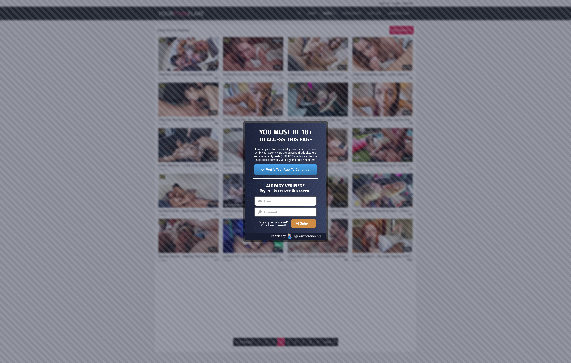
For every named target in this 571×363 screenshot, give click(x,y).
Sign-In (305, 223)
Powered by (278, 236)
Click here (267, 225)
